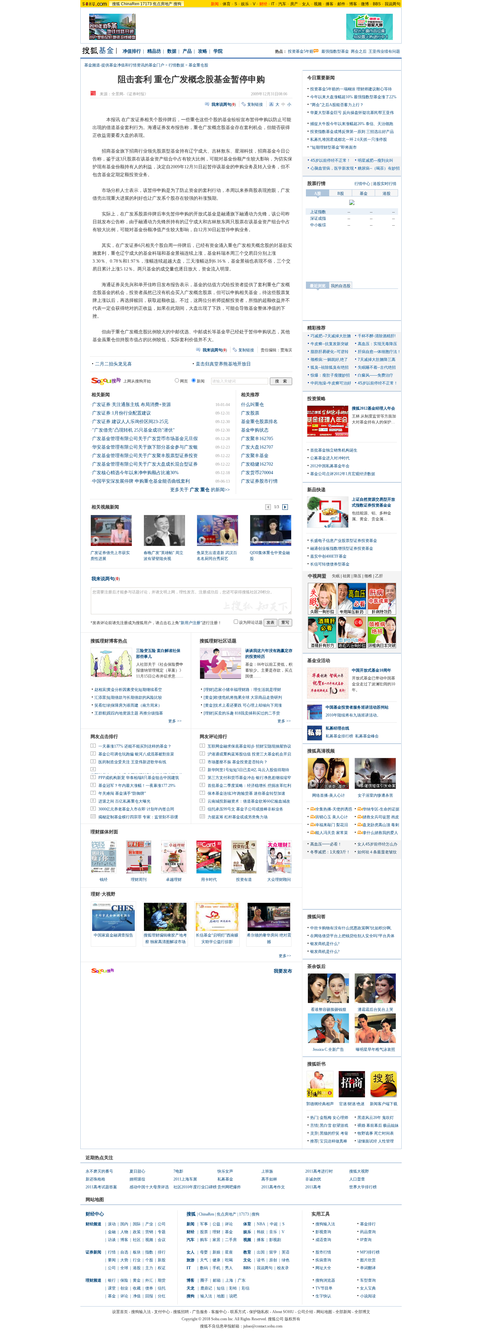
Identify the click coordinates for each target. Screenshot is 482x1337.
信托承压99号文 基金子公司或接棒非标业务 (245, 809)
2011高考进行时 (319, 1171)
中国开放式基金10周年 (371, 670)
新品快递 (316, 489)
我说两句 (392, 4)
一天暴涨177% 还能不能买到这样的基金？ (134, 746)
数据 (171, 51)
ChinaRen (130, 4)
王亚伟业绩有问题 (384, 51)
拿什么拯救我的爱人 (380, 832)
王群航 (100, 713)
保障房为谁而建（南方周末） (136, 705)
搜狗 (177, 4)
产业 (149, 1224)
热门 (314, 1117)
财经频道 (93, 1224)
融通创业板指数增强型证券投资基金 (341, 548)
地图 (221, 1296)
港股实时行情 (384, 183)
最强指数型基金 (335, 51)
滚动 (112, 1224)
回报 (149, 1296)
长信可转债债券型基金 (330, 564)
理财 (216, 1232)
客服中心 (219, 1311)
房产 (294, 4)
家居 (216, 1239)
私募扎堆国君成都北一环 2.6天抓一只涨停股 (348, 139)
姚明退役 (137, 1179)
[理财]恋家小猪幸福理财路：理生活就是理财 (242, 689)
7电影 (178, 1171)
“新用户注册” (190, 623)
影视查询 (323, 1232)
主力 (149, 1268)
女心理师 (340, 1117)
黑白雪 (325, 1125)
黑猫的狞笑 (329, 1133)
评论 (124, 1296)
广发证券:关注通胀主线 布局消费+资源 (131, 404)
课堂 (112, 1288)
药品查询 (368, 1232)
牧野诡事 (365, 1133)
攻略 (202, 51)
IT (272, 4)
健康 (216, 1260)
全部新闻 (343, 1311)
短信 (221, 1288)
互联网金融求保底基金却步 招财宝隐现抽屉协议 (249, 746)
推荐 (314, 1141)
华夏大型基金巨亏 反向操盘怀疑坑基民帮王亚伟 (352, 112)
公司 (162, 1224)
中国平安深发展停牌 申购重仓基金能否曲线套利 (141, 481)
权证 (162, 1268)
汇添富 (100, 697)
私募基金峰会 (367, 736)
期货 (162, 1280)
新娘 (216, 1252)
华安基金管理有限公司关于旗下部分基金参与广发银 (145, 447)
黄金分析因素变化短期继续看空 (134, 689)
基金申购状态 (255, 430)
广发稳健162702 (257, 464)
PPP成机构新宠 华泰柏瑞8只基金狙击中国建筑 (138, 777)
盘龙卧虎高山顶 (376, 825)
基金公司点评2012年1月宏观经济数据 (342, 474)
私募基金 (225, 1179)
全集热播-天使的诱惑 (333, 809)
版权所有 (292, 1319)
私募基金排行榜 (339, 736)
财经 (190, 1232)
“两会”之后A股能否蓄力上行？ (337, 104)
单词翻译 (368, 1268)
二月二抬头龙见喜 (113, 364)
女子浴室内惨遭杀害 (375, 795)
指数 (149, 1252)
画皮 (395, 817)
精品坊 (154, 51)
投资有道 (244, 879)
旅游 (190, 1260)
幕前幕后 (374, 1125)
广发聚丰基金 (255, 455)
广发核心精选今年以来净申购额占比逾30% (135, 472)
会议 (162, 1239)
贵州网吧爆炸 (229, 1187)
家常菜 (342, 832)
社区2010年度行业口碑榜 (195, 1187)
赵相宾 (100, 689)
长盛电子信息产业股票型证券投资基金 (343, 540)
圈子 (204, 1280)
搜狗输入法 (325, 1224)
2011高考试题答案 (101, 1187)
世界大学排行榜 (363, 1187)
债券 (149, 1288)
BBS (377, 4)
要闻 (112, 1260)
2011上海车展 (185, 1179)
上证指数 (318, 212)
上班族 (267, 1171)
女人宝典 (368, 1288)
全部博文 (362, 1311)
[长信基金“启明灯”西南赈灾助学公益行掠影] (217, 916)
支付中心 (162, 1311)
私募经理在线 (337, 728)
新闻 (190, 1224)
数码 (204, 1268)
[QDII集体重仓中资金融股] (270, 530)
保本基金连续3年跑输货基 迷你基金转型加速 (246, 793)
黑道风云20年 (369, 1117)
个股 (149, 1260)
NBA (261, 1224)
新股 (162, 1260)
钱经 (104, 879)
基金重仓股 (198, 65)
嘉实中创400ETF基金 (328, 556)
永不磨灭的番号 (99, 1171)
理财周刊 (139, 879)
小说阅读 (368, 1296)
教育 (247, 1252)
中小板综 (318, 225)
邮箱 (217, 1280)
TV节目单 (323, 1288)
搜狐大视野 (359, 1171)
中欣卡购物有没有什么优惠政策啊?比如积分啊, (351, 928)
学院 (218, 51)
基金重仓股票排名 (259, 421)
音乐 (273, 1232)
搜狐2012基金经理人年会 (373, 408)
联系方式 (238, 1311)
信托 (162, 1288)
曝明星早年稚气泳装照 (375, 1049)
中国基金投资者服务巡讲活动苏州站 (357, 707)
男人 (229, 1268)
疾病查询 (323, 1260)
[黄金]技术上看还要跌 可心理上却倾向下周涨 (243, 705)
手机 (216, 1268)
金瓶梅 (325, 1117)
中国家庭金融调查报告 (113, 935)
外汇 (149, 1280)
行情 (112, 1252)
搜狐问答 (316, 916)
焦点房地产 (162, 4)
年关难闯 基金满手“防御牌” (122, 793)
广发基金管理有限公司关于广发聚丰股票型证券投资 (145, 455)
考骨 (344, 1133)
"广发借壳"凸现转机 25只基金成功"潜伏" (133, 430)
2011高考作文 (273, 1187)
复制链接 (255, 104)
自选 (124, 1252)
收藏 (137, 1288)
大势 (124, 1260)
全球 (124, 1268)
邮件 (341, 4)
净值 (137, 1296)
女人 (306, 4)
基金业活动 (318, 660)
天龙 (190, 1288)
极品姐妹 (391, 1125)
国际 (137, 1224)
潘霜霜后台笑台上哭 (375, 1009)
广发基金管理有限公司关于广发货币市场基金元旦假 (145, 438)
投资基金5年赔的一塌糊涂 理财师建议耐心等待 (351, 89)
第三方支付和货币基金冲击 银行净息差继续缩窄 (249, 777)
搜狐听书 (316, 1064)
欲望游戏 (340, 1125)
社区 (137, 1239)
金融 (112, 1232)
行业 (137, 1260)
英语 (286, 1252)
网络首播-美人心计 (328, 795)
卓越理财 (174, 879)
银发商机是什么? (324, 943)
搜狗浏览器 (325, 1280)
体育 (227, 4)
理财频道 (93, 1280)
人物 (124, 1232)
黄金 (137, 1280)
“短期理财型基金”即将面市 (333, 147)
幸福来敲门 (325, 825)
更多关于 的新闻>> (200, 489)
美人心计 (340, 817)
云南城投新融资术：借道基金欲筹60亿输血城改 (249, 801)
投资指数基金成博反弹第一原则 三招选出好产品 (352, 131)
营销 (149, 1232)
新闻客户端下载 (383, 1104)
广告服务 (200, 1311)
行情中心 (362, 183)
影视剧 (275, 1239)
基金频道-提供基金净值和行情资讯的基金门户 (124, 65)
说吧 (233, 1296)
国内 (124, 1224)
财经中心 (95, 1214)
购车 (204, 1239)
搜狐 (116, 4)
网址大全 (323, 1268)
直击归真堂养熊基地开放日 (223, 364)
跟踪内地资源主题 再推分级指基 (135, 713)
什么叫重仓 (252, 404)
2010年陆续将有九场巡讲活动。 (353, 715)
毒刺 (395, 825)
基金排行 (368, 1224)
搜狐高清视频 (321, 751)
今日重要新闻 (321, 77)
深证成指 (318, 218)
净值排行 (132, 51)
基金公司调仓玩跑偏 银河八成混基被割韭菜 (136, 754)
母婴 (204, 1252)
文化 (247, 1260)
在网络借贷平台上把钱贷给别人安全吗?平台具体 (352, 936)
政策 (137, 1232)
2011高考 (313, 1187)
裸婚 (361, 1125)
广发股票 (250, 413)
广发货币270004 (257, 472)
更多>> (285, 956)
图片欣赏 (368, 1260)
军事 (204, 1224)
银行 (112, 1280)
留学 (273, 1252)
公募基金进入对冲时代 (330, 458)
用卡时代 (209, 879)
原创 (273, 1260)
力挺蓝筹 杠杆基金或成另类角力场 (238, 817)
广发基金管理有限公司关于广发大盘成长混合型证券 (145, 464)
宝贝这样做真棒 (333, 1141)
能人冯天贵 (325, 832)
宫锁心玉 (323, 817)
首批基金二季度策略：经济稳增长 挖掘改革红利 (249, 785)
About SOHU (283, 1311)
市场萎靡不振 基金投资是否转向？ (238, 762)
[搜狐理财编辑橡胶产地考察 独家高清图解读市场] (165, 916)
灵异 (314, 1133)
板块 (137, 1252)
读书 (261, 1260)
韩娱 (261, 1232)
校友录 (283, 1268)
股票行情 (316, 183)
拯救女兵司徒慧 (376, 817)
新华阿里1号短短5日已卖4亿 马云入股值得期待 (248, 770)
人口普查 (357, 1179)
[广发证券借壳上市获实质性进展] (110, 530)
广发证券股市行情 (259, 481)
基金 (112, 1296)
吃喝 (229, 1260)
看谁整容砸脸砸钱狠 (328, 1009)
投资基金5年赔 (300, 51)
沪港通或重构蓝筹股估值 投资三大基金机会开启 (249, 754)
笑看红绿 (102, 705)
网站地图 (324, 1311)
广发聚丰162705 (257, 438)
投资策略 (316, 398)
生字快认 (323, 1296)
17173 (146, 4)
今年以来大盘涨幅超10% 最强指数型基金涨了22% (353, 97)
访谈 (112, 1239)
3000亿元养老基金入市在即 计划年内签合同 (136, 809)
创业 (124, 1288)
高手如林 (269, 1179)
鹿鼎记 (206, 1288)
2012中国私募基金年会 (330, 466)
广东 (242, 1280)
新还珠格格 (95, 1179)
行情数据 (176, 65)
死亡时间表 (384, 1133)
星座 (229, 1252)
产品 (187, 51)
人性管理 (386, 1141)
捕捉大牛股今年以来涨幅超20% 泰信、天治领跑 (351, 123)
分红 (162, 1296)
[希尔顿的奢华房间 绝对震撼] (269, 916)
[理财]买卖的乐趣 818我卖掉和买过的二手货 (242, 713)
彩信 (246, 1288)
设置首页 (120, 1311)
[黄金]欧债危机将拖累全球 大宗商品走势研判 (243, 697)
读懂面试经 (367, 1141)
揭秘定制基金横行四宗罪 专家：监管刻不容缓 (138, 817)
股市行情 (323, 1252)
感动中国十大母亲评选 (149, 1187)
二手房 (231, 1239)
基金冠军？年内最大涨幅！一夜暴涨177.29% (136, 785)
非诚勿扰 (313, 1179)
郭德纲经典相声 (320, 1104)
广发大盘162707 (257, 447)
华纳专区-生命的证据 (381, 809)
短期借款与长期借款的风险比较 (134, 697)
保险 (124, 1280)
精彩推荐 (316, 327)
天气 (204, 1260)
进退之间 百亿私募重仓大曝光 (124, 801)
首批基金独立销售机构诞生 (333, 450)
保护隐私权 (259, 1311)
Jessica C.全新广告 (328, 1049)
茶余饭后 (316, 966)
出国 (261, 1252)
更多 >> (175, 721)
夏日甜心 (137, 1171)
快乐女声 (225, 1171)
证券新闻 (93, 1252)
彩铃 (233, 1288)
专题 (162, 1232)
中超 (274, 1224)
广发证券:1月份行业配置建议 (121, 413)
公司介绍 (305, 1311)
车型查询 (368, 1280)
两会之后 (359, 51)
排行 (162, 1252)
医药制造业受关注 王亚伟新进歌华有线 (132, 762)
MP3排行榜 (370, 1252)
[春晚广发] (164, 530)
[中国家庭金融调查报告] (113, 916)
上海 (229, 1280)
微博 (365, 4)
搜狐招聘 (181, 1311)
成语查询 (323, 1239)
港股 (137, 1268)
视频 (318, 4)
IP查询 (366, 1239)
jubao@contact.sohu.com (262, 1326)
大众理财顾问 (279, 879)
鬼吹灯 (388, 1117)
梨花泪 (342, 825)
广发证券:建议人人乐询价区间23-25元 (130, 421)
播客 (329, 4)
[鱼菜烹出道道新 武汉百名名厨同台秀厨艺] (217, 530)
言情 (314, 1125)
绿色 (286, 1260)
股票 (204, 1232)
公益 (216, 1224)
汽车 (282, 4)
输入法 (206, 1296)
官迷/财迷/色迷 (352, 1104)
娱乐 (245, 4)
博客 (353, 4)
